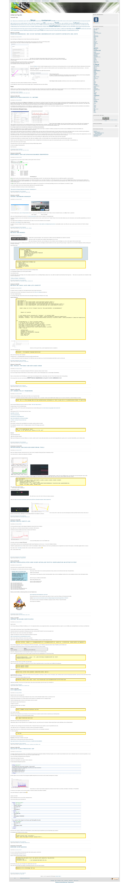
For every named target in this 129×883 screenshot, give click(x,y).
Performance (70, 23)
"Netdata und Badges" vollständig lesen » (18, 278)
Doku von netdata (38, 292)
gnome (42, 28)
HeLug (95, 57)
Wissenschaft (31, 28)
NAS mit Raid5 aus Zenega (99, 132)
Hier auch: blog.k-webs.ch (36, 404)
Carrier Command (35, 26)
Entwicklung (16, 28)
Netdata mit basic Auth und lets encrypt (26, 285)
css (46, 23)
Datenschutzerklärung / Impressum (64, 882)
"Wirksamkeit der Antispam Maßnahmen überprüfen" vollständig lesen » (23, 189)
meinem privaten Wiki (32, 216)
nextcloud (55, 30)
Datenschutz (78, 24)
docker (18, 30)
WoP (74, 26)
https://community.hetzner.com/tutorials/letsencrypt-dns (21, 636)
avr (65, 20)
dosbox (41, 26)
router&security (83, 28)
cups (37, 24)
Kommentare (97, 22)
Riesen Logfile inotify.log (20, 521)
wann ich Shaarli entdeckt (24, 212)
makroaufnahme (23, 26)
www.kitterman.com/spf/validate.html (17, 416)
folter (21, 28)
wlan (32, 23)
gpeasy (51, 23)
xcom (76, 26)
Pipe (78, 30)
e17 (39, 24)
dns (56, 24)
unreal (64, 20)
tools (61, 20)
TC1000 (28, 23)
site (56, 20)
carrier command (14, 30)
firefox (48, 23)
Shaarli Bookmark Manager (21, 196)
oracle (55, 28)
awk (87, 28)
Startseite (95, 131)
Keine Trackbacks (19, 149)
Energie (12, 28)
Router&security (23, 24)
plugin (42, 23)
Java (81, 24)
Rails (60, 30)
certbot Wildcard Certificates (22, 619)
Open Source (28, 26)
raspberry (58, 28)
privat (17, 23)
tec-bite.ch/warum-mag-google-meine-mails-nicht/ (51, 407)
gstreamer (21, 30)
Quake (64, 26)
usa (67, 30)
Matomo (35, 66)
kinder (23, 28)
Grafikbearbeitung (14, 26)
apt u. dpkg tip (13, 20)
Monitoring (26, 30)
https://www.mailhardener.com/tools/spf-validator (19, 418)
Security (27, 24)
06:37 (20, 288)
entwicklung (59, 24)
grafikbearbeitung (71, 30)
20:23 (20, 751)
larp (44, 28)
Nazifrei (88, 26)
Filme (19, 28)
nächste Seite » (58, 876)
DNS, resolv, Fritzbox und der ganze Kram (26, 365)
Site (95, 94)
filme (87, 23)
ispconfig (69, 28)
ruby (75, 28)
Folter (88, 24)
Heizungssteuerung (97, 135)
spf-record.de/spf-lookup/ (15, 414)
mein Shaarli (18, 222)
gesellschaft (75, 20)
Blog (55, 880)
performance (47, 24)
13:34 (20, 235)
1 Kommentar (13, 684)
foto (72, 20)
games (25, 20)
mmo (48, 26)
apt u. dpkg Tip (62, 23)
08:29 (20, 692)
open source (13, 23)
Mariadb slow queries (19, 847)
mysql (44, 24)
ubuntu (54, 24)
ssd (61, 28)
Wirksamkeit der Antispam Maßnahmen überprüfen (29, 154)
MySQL (66, 23)
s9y (44, 23)
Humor (18, 26)
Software (76, 23)
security (53, 20)
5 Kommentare (13, 613)
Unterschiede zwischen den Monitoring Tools (27, 447)
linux (33, 20)
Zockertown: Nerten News (27, 3)
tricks (44, 30)
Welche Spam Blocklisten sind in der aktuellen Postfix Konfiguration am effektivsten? (44, 562)
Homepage (52, 880)
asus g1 (17, 20)
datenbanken (21, 20)
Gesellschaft (13, 24)
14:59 (20, 157)
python (61, 26)
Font (33, 30)
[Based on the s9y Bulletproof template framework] (115, 879)
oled (89, 20)
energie (69, 20)
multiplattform (38, 23)
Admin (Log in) (76, 880)
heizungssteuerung (84, 20)
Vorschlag (19, 547)
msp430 (46, 28)
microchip (72, 24)
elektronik (63, 24)
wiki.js (48, 30)
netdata (72, 28)
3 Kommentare (13, 149)
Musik (86, 26)
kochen (50, 30)
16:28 (20, 368)
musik (49, 28)
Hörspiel (37, 30)
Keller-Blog (18, 24)
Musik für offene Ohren (98, 134)
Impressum (66, 880)
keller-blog (28, 20)
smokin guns (68, 26)
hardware (79, 20)
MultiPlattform (54, 26)
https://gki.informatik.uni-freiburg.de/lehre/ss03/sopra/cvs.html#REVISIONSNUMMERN (26, 741)
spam (78, 28)
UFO (72, 26)
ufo (46, 30)
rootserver (46, 20)
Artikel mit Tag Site (20, 5)
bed (17, 36)
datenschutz (84, 23)
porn (53, 30)
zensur (32, 24)
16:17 (20, 849)
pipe (35, 30)
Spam (81, 23)
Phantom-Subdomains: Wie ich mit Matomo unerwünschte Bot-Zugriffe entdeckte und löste (44, 34)
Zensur (35, 28)
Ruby (94, 90)
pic (74, 24)
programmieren (38, 20)
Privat (41, 30)
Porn (28, 28)
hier (21, 404)
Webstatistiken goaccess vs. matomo (24, 97)
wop (58, 30)
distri (67, 20)
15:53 (20, 36)
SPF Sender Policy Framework (22, 390)
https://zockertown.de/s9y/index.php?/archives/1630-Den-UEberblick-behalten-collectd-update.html (33, 499)
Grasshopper (96, 136)
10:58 (20, 393)
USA (30, 24)
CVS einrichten (16, 690)
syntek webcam (24, 23)
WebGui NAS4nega (98, 133)
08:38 (20, 100)
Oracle (76, 30)
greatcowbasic (67, 24)
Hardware (44, 26)
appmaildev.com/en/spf (15, 413)
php (53, 23)
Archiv (62, 880)
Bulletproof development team (25, 878)
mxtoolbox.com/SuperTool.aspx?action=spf (18, 419)
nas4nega (52, 28)
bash (34, 23)
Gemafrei (79, 26)
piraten (26, 28)
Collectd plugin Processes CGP (22, 748)
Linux (41, 24)
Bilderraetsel (64, 28)
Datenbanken (63, 30)
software (58, 20)
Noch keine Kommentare (15, 191)
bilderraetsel (84, 24)
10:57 (20, 450)
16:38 (20, 199)
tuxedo (51, 24)
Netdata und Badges (18, 232)
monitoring (30, 30)
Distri (35, 24)
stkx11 (19, 23)
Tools (56, 23)
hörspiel (83, 26)
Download (58, 880)
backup (89, 28)
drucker (39, 28)
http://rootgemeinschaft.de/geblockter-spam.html (38, 594)
